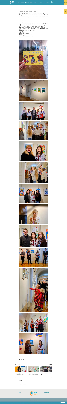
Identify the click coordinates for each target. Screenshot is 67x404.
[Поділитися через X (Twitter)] (21, 359)
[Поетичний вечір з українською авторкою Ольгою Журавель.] (21, 369)
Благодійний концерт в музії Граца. (45, 374)
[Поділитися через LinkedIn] (23, 359)
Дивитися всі (50, 364)
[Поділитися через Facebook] (19, 359)
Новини (20, 356)
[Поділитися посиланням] (25, 359)
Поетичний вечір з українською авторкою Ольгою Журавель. (19, 374)
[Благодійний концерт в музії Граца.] (46, 369)
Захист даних (43, 402)
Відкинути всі (58, 402)
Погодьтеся (63, 402)
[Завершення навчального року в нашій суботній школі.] (33, 369)
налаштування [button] (53, 402)
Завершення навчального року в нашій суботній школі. (33, 374)
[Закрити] (66, 402)
